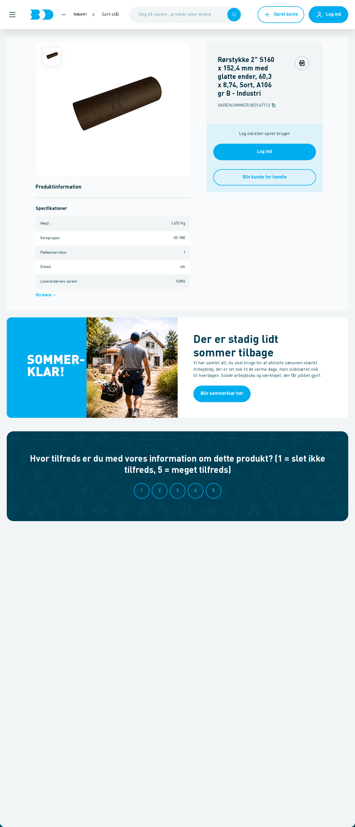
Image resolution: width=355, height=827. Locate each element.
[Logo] (41, 15)
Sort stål (110, 14)
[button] (12, 14)
